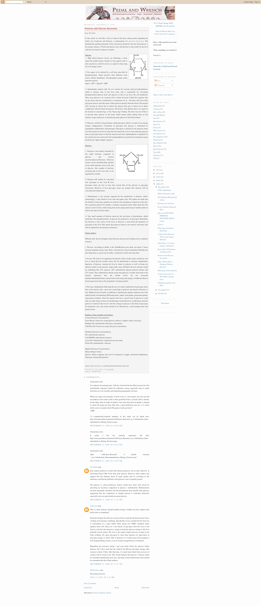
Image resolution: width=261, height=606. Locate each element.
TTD (155, 158)
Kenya (155, 127)
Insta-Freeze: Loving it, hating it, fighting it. (166, 244)
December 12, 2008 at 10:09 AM (106, 461)
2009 (158, 180)
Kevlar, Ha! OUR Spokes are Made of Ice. (167, 250)
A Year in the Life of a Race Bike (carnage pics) (166, 276)
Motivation (157, 130)
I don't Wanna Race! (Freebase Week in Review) (165, 264)
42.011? (161, 224)
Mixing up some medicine (167, 270)
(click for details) (165, 26)
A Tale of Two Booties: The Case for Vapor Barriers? (166, 237)
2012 (158, 170)
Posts (158, 80)
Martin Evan (94, 570)
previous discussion (136, 41)
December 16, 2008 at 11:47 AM (106, 564)
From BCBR (157, 115)
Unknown (93, 506)
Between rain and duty (166, 203)
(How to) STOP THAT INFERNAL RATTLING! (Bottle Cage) (166, 217)
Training (156, 155)
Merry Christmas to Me (166, 193)
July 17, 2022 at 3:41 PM (102, 577)
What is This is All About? (163, 95)
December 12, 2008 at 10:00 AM (106, 425)
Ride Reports (158, 149)
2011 (158, 173)
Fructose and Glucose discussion (101, 28)
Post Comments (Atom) (102, 592)
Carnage (156, 109)
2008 (158, 184)
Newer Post (88, 587)
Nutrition (96, 371)
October (161, 293)
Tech (155, 152)
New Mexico (158, 133)
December (162, 187)
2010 (158, 177)
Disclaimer (165, 303)
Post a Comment (90, 583)
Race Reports (158, 143)
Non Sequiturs (158, 136)
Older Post (145, 587)
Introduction (158, 121)
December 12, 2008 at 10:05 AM (106, 444)
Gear (155, 118)
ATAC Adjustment (164, 190)
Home (117, 587)
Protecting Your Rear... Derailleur (166, 229)
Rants (155, 146)
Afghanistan (157, 106)
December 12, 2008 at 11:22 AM (106, 499)
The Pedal (93, 467)
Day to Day (157, 112)
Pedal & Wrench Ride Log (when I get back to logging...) (165, 32)
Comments (160, 85)
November (162, 290)
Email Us (156, 55)
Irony (155, 124)
